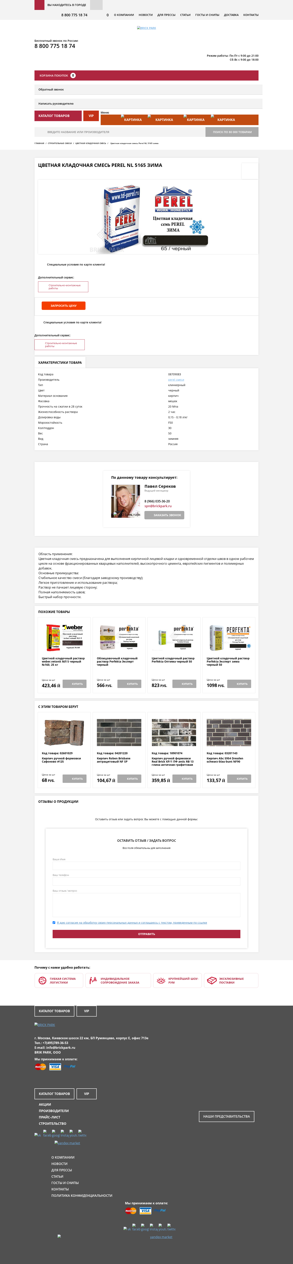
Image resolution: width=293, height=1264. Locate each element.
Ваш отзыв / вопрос (65, 890)
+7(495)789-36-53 (55, 1043)
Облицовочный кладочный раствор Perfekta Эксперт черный (117, 661)
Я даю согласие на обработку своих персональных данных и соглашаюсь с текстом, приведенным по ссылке (132, 922)
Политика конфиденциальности (81, 1195)
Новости (146, 15)
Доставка (231, 15)
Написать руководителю (56, 103)
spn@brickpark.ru (158, 506)
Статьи (185, 15)
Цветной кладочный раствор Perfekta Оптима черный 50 (173, 660)
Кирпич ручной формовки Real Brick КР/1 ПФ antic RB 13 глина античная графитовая (173, 761)
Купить (77, 684)
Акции (45, 1104)
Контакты (251, 15)
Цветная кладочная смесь (90, 143)
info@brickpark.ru (60, 1047)
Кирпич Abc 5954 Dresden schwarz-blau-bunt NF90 (225, 760)
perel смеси (176, 379)
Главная (39, 143)
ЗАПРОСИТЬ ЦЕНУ (64, 305)
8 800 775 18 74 (74, 15)
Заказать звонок (167, 515)
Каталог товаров (54, 1011)
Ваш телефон (61, 875)
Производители (54, 1111)
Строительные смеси (60, 143)
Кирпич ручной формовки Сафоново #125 (61, 760)
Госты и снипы (207, 15)
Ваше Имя (59, 859)
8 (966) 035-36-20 (157, 501)
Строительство (52, 1123)
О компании (124, 15)
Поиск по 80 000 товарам (232, 132)
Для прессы (166, 15)
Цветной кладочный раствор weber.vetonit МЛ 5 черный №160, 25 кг (63, 661)
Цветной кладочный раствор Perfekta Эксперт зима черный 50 (228, 661)
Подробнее (64, 647)
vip (91, 116)
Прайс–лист (49, 1117)
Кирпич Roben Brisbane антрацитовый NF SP (113, 760)
